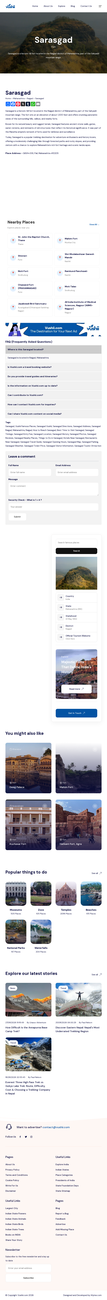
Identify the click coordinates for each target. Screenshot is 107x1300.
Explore (61, 6)
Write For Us (11, 1185)
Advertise (60, 1224)
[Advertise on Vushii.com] (53, 329)
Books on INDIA (12, 1234)
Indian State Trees (14, 1229)
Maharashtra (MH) (74, 609)
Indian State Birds (14, 1224)
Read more (74, 689)
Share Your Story (13, 1240)
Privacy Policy (12, 1169)
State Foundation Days (67, 1185)
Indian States (62, 1169)
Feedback (60, 1219)
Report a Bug (62, 1213)
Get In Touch (74, 713)
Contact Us (86, 6)
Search (76, 551)
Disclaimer (10, 1191)
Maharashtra (19, 98)
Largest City (11, 1208)
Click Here (70, 639)
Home (35, 6)
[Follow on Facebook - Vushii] (20, 1137)
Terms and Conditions (16, 1175)
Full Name (13, 465)
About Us (48, 6)
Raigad (30, 98)
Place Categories (64, 1175)
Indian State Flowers (15, 1213)
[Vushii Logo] (10, 6)
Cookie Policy (12, 1180)
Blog (73, 6)
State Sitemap (63, 1191)
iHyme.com (96, 1295)
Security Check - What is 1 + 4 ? (25, 500)
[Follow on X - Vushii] (26, 1137)
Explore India (62, 1164)
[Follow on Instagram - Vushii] (31, 1137)
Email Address (63, 465)
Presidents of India (65, 1180)
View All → (94, 224)
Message (13, 479)
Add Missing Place (65, 1229)
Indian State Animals (15, 1219)
